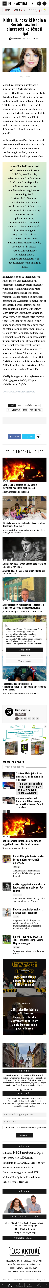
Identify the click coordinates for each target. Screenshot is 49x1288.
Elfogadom (24, 649)
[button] (7, 625)
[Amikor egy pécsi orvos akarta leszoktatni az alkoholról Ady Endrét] (24, 549)
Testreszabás (24, 661)
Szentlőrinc (27, 1167)
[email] (33, 718)
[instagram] (25, 718)
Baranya (22, 1182)
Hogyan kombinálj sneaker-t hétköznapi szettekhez (28, 910)
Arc (4, 802)
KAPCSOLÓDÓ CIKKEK (13, 762)
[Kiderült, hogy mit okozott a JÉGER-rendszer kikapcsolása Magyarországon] (7, 939)
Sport (5, 680)
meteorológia (32, 1153)
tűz (4, 1158)
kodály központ (14, 410)
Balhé (17, 10)
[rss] (37, 718)
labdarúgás (9, 1162)
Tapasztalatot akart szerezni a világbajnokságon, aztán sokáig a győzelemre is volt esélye (24, 686)
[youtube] (29, 718)
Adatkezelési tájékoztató (16, 644)
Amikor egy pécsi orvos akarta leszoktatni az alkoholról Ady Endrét (24, 565)
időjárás (26, 1158)
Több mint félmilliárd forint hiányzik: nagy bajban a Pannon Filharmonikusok (30, 788)
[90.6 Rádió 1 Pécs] (24, 1212)
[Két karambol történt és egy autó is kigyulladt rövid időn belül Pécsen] (24, 470)
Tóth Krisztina (35, 410)
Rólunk (24, 1071)
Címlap (21, 77)
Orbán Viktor (9, 1182)
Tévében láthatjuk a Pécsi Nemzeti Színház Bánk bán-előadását (30, 776)
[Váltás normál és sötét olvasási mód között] (33, 3)
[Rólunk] (24, 1055)
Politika (26, 10)
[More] (38, 436)
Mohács (7, 1177)
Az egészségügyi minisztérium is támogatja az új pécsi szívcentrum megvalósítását (23, 606)
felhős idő (7, 1153)
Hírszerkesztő (22, 710)
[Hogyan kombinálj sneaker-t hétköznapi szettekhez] (7, 912)
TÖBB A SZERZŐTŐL (14, 767)
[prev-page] (4, 811)
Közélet (9, 10)
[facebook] (21, 718)
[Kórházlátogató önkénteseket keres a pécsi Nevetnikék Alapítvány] (24, 508)
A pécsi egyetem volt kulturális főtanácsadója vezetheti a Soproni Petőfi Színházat (29, 802)
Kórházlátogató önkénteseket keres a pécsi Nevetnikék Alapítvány (24, 524)
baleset (28, 1172)
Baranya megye (13, 1172)
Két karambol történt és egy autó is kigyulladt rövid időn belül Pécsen (20, 486)
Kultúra (36, 39)
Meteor (16, 947)
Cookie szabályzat (35, 644)
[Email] (17, 718)
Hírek (16, 917)
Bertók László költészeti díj (28, 405)
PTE (36, 1172)
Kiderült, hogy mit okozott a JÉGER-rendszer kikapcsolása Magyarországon (28, 940)
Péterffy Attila (18, 1177)
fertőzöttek (13, 1158)
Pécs (25, 410)
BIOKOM (40, 1163)
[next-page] (8, 811)
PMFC (17, 1167)
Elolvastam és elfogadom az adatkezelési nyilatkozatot (26, 1128)
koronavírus (26, 1163)
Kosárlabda (33, 1177)
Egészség (6, 601)
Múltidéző (7, 560)
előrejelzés (8, 1167)
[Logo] (18, 3)
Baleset (6, 481)
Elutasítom (24, 655)
